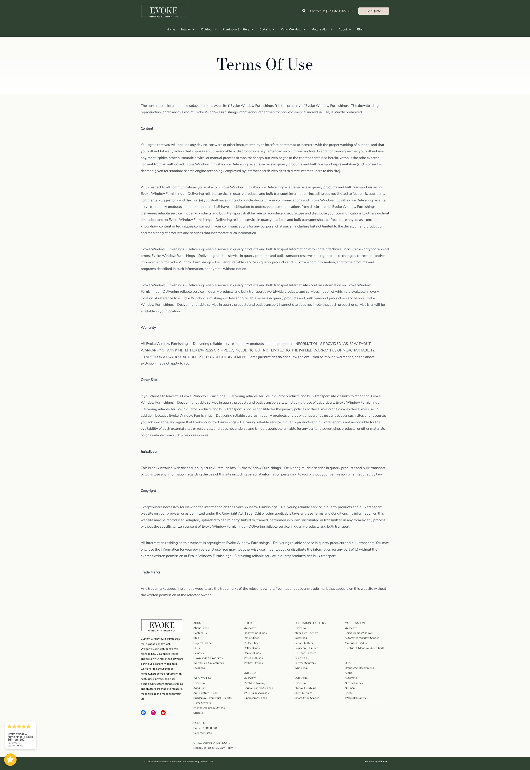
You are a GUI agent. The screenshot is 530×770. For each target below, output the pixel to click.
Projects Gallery (203, 643)
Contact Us (317, 11)
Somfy (349, 693)
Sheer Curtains (303, 693)
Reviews (198, 653)
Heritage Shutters (305, 653)
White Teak (301, 668)
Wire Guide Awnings (256, 693)
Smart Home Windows (358, 633)
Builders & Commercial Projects (212, 698)
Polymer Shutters (305, 663)
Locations (199, 668)
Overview (199, 683)
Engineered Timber (306, 648)
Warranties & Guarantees (208, 663)
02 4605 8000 (344, 11)
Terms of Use (206, 761)
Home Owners (202, 703)
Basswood (300, 638)
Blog (196, 638)
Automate (351, 678)
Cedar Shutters (303, 643)
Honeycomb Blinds (255, 633)
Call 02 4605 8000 (205, 728)
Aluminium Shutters (306, 633)
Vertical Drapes (253, 663)
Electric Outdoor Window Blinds (364, 648)
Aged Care (199, 688)
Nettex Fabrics (354, 683)
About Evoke (201, 628)
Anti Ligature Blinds (205, 693)
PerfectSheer (252, 643)
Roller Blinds (252, 648)
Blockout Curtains (305, 688)
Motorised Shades (356, 643)
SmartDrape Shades (306, 698)
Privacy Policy (190, 761)
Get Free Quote (202, 733)
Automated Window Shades (362, 638)
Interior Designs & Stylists (209, 708)
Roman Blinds (252, 653)
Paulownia (300, 658)
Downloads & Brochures (208, 658)
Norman (350, 688)
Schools (198, 713)
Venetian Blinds (253, 658)
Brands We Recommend (359, 668)
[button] (304, 11)
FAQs (196, 648)
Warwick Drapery (355, 698)
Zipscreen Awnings (255, 698)
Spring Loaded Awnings (258, 688)
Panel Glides (251, 638)
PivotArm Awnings (255, 683)
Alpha (348, 673)
